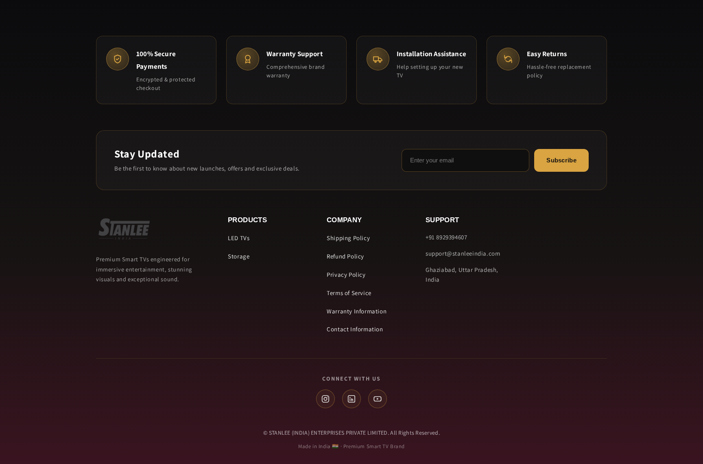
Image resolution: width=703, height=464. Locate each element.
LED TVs (238, 238)
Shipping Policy (348, 238)
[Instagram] (325, 399)
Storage (238, 256)
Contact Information (355, 329)
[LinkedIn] (351, 399)
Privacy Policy (346, 274)
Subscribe (561, 160)
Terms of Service (349, 293)
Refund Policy (345, 256)
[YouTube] (377, 399)
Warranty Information (356, 311)
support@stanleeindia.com (463, 253)
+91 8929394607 (446, 237)
